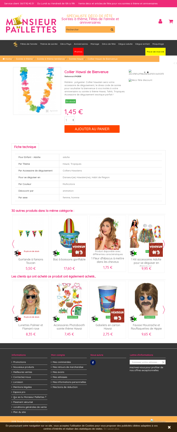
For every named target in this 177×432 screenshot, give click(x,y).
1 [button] (144, 72)
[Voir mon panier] (171, 21)
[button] (81, 44)
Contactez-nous (22, 377)
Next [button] (164, 244)
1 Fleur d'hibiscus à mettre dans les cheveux (73, 260)
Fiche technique (25, 147)
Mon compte (58, 355)
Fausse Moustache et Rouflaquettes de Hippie (146, 326)
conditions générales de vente (30, 407)
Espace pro (19, 392)
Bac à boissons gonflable (35, 259)
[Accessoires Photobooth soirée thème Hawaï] (69, 299)
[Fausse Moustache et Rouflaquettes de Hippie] (146, 299)
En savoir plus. (112, 428)
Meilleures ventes (22, 372)
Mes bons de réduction (65, 387)
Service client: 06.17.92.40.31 (19, 3)
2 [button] (147, 72)
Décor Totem (151, 259)
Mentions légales (22, 387)
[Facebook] (93, 362)
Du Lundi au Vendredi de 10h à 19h (56, 3)
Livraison (18, 382)
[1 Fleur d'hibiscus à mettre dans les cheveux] (73, 233)
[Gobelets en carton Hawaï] (107, 299)
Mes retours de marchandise (68, 367)
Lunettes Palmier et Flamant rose (30, 326)
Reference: (69, 76)
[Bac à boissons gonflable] (35, 233)
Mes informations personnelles (69, 382)
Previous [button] (13, 244)
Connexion (160, 21)
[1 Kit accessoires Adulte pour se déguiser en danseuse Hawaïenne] (112, 233)
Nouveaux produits (23, 367)
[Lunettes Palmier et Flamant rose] (30, 299)
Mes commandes (62, 362)
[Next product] (176, 63)
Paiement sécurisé (23, 402)
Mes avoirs (58, 372)
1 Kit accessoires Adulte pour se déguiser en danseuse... (112, 263)
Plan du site (19, 412)
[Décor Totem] (150, 233)
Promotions (19, 362)
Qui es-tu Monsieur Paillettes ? (29, 397)
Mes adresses (60, 377)
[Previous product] (175, 63)
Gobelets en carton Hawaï (108, 326)
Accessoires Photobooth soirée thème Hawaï (69, 326)
